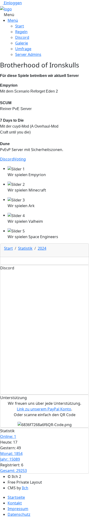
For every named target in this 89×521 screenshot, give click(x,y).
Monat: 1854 (11, 453)
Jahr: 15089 (10, 459)
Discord (22, 37)
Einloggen (12, 2)
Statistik (25, 248)
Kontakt (15, 503)
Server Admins (28, 54)
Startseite (16, 497)
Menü (13, 20)
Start (19, 26)
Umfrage (23, 48)
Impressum (18, 508)
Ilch (25, 487)
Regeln (21, 31)
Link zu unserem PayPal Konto (44, 409)
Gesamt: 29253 (13, 470)
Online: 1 (8, 436)
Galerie (21, 43)
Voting (20, 159)
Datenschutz (19, 514)
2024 (42, 248)
